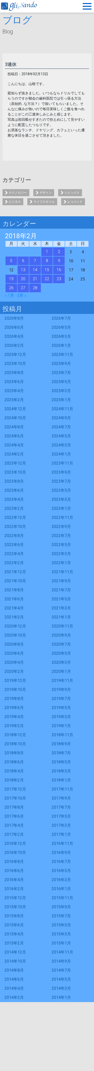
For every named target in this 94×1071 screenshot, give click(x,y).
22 (47, 278)
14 (35, 269)
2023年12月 (15, 463)
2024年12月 (15, 408)
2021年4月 (14, 608)
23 (59, 278)
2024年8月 (14, 427)
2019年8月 (14, 698)
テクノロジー (18, 192)
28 (35, 287)
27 (23, 287)
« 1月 (9, 295)
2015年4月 (14, 934)
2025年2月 (14, 399)
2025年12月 (15, 354)
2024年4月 (14, 445)
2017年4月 (14, 825)
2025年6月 (14, 381)
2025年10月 (15, 363)
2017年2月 (14, 834)
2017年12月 (15, 789)
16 (59, 269)
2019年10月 (15, 689)
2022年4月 (14, 553)
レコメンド (74, 201)
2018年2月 (14, 780)
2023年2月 (14, 508)
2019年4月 (14, 716)
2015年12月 (15, 897)
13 (23, 269)
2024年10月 (15, 418)
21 (35, 278)
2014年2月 (14, 997)
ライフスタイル (44, 201)
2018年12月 (15, 734)
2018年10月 (15, 744)
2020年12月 (15, 626)
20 (23, 278)
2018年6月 (14, 762)
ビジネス (15, 201)
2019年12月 (15, 680)
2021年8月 (14, 590)
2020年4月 (14, 662)
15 (47, 269)
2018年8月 (14, 753)
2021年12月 (15, 571)
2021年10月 (15, 581)
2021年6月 (14, 599)
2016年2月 (14, 888)
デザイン (46, 192)
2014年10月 (15, 961)
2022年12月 (15, 517)
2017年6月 (14, 816)
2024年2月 (14, 454)
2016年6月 (14, 870)
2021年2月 (14, 617)
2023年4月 (14, 499)
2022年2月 (14, 562)
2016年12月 (15, 843)
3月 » (21, 295)
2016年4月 (14, 879)
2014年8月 (14, 970)
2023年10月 (15, 472)
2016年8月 (14, 861)
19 (11, 278)
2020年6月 (14, 653)
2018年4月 (14, 771)
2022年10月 (15, 526)
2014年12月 (15, 952)
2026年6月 (14, 327)
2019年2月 (14, 725)
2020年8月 (14, 644)
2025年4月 (14, 390)
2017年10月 (15, 798)
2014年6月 (14, 979)
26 (11, 287)
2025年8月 (14, 372)
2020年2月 (14, 671)
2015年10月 (15, 906)
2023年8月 (14, 481)
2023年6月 (14, 490)
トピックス (71, 192)
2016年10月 (15, 852)
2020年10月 (15, 635)
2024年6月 (14, 436)
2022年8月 (14, 535)
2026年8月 (14, 318)
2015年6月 (14, 925)
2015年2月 (14, 943)
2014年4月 (14, 988)
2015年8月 (14, 916)
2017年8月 (14, 807)
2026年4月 (14, 336)
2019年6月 (14, 707)
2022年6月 (14, 544)
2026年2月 (14, 345)
